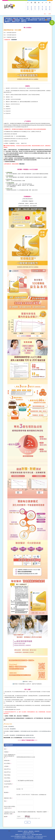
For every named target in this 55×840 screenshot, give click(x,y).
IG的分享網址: (7, 778)
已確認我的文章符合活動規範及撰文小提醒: (9, 812)
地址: (5, 801)
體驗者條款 (31, 831)
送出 (27, 822)
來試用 (42, 8)
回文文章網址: (7, 763)
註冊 (49, 13)
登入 (45, 13)
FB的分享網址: (7, 775)
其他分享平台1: (7, 769)
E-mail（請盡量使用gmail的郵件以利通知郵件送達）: (9, 756)
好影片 (35, 8)
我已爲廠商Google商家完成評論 (25, 780)
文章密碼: (6, 766)
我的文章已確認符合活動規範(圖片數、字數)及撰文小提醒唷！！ (33, 811)
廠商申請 (26, 831)
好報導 (27, 8)
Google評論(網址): (8, 783)
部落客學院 (37, 831)
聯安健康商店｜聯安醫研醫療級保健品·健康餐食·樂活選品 (22, 735)
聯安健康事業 (13, 728)
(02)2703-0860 (30, 836)
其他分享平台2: (7, 772)
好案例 (31, 8)
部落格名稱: (7, 760)
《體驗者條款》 (22, 163)
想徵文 (38, 8)
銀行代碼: (6, 786)
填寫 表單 (52, 22)
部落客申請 (20, 831)
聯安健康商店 (11, 726)
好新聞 (46, 8)
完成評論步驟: (7, 781)
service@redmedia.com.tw (29, 737)
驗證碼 (5, 816)
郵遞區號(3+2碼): (8, 798)
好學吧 (49, 8)
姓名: (5, 749)
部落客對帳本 (14, 39)
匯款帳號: (6, 792)
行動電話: (6, 751)
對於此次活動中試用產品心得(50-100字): (9, 807)
